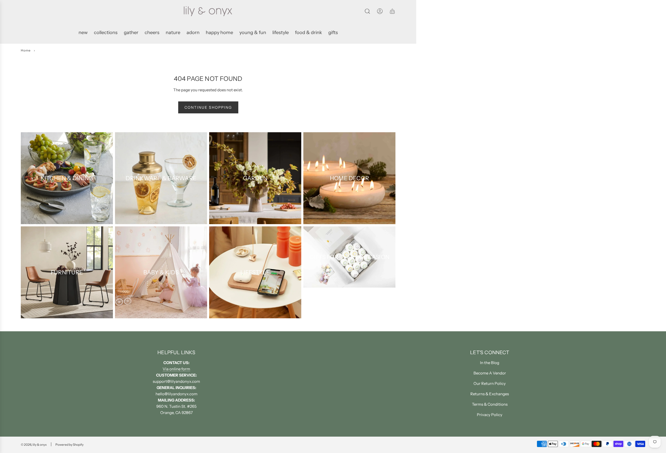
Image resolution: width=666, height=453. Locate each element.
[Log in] (380, 11)
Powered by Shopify (69, 444)
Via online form (176, 368)
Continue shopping (208, 107)
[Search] (367, 11)
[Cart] (392, 11)
